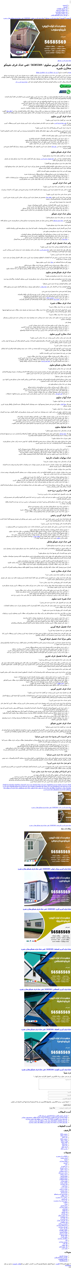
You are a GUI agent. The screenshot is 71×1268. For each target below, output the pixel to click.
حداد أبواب (63, 404)
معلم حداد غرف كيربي (49, 789)
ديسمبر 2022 (64, 1139)
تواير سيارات (64, 1184)
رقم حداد (54, 146)
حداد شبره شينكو (60, 786)
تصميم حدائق (50, 297)
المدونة (65, 7)
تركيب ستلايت (63, 1171)
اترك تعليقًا (39, 72)
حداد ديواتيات (20, 784)
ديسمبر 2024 (64, 1134)
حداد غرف (56, 299)
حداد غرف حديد (29, 786)
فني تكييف (64, 1212)
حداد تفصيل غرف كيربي (47, 158)
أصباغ (66, 1159)
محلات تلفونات (63, 1230)
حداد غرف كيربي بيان (21, 82)
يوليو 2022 (65, 1144)
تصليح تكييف (64, 1176)
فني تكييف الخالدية (62, 8)
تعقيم (58, 538)
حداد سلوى (14, 784)
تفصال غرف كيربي (66, 784)
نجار (66, 1240)
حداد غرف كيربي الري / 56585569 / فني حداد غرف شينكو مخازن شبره (47, 909)
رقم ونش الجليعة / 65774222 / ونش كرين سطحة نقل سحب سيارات (48, 1120)
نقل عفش (65, 1245)
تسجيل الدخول (63, 1256)
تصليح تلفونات (64, 1177)
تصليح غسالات (63, 1179)
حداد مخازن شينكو (63, 788)
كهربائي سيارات (63, 1227)
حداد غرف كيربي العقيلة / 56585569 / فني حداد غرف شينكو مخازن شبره (46, 1029)
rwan (69, 72)
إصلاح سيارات (64, 1161)
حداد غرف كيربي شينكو (64, 60)
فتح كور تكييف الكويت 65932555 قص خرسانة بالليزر (53, 1115)
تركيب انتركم (64, 1168)
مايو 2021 (65, 1145)
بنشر (66, 1164)
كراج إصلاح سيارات (62, 1225)
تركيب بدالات (64, 1169)
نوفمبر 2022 (64, 1140)
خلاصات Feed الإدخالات (61, 1257)
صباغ (66, 1204)
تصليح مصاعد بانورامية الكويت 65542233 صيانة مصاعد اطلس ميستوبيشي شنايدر (45, 1117)
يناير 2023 (65, 1137)
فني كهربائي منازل (62, 1220)
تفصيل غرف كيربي (45, 784)
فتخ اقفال (65, 1210)
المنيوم (66, 1163)
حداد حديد (65, 239)
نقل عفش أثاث (63, 1246)
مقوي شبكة (64, 1235)
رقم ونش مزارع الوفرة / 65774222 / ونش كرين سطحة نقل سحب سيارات (47, 1119)
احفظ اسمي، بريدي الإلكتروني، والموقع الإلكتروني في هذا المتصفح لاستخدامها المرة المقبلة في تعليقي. (40, 1102)
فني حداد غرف (36, 788)
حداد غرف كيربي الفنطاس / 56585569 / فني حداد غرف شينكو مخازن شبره (45, 989)
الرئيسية (65, 5)
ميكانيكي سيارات (63, 1238)
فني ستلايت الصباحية (62, 12)
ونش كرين (65, 1248)
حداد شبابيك (62, 433)
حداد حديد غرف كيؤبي (29, 784)
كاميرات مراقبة (63, 1223)
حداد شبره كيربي (50, 786)
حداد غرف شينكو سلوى (18, 786)
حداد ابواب (37, 784)
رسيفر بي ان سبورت (62, 1197)
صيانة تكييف (64, 1205)
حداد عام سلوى (42, 786)
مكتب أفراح (64, 1237)
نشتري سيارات (63, 1242)
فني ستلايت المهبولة (62, 13)
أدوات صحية (64, 1158)
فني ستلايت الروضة (62, 10)
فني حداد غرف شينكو (27, 788)
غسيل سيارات (63, 1207)
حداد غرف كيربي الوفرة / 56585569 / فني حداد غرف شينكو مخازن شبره (46, 1069)
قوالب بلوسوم (17, 1264)
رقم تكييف (64, 1199)
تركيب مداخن (64, 1174)
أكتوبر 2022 (64, 1142)
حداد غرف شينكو (58, 220)
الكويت (58, 1264)
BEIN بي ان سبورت (62, 1156)
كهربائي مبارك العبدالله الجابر (59, 15)
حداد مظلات (60, 683)
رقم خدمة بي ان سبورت (61, 1200)
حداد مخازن (43, 286)
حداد (52, 262)
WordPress (68, 1265)
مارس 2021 (64, 1148)
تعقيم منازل (36, 536)
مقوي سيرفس (63, 1233)
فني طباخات (64, 1217)
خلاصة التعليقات (63, 1259)
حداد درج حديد (64, 1189)
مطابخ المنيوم (64, 1232)
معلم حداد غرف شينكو (62, 789)
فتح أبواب (65, 1209)
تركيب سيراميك (63, 1172)
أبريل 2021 (65, 1147)
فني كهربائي (58, 393)
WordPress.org (63, 1261)
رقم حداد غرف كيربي (46, 788)
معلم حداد (49, 197)
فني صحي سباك (63, 1215)
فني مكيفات (64, 1222)
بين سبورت (64, 1166)
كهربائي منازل (63, 1228)
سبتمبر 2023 (64, 1135)
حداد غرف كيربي (44, 250)
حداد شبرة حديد (45, 361)
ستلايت (65, 1202)
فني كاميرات (64, 1219)
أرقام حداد (9, 111)
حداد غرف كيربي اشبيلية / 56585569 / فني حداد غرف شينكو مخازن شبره (46, 949)
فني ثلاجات (64, 1214)
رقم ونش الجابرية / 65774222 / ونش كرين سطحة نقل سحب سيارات (48, 1122)
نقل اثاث (65, 1243)
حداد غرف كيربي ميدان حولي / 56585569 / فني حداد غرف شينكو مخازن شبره (44, 869)
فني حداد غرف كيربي (60, 123)
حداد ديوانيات (64, 1191)
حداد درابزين (64, 1187)
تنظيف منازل (64, 1182)
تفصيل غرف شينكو (55, 784)
